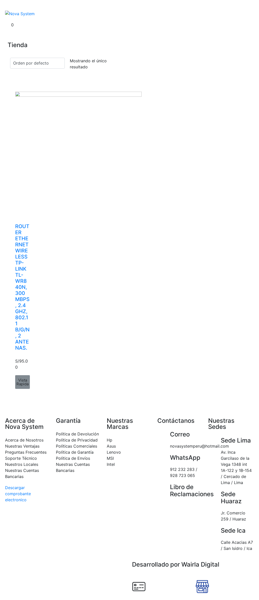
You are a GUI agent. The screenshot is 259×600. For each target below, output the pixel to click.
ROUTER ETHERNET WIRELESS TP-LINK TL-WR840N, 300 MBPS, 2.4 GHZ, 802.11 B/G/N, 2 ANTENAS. (22, 287)
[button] (22, 382)
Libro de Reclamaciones (192, 490)
